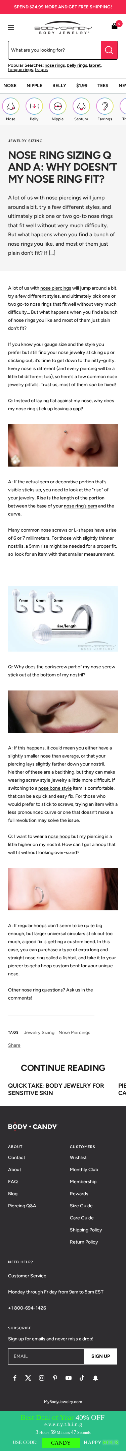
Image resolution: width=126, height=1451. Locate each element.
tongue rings (20, 69)
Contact (16, 1157)
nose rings (55, 65)
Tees (103, 85)
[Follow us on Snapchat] (95, 1378)
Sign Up (100, 1356)
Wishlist (78, 1157)
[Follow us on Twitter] (28, 1378)
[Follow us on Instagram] (41, 1378)
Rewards (79, 1194)
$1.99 (81, 85)
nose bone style (55, 788)
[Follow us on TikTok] (82, 1378)
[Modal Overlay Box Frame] (63, 1431)
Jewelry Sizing (25, 141)
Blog (12, 1194)
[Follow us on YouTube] (68, 1378)
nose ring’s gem (80, 506)
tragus (41, 69)
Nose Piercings (74, 1032)
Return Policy (84, 1242)
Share (14, 1045)
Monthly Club (84, 1169)
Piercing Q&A (22, 1206)
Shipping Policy (86, 1230)
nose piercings (55, 288)
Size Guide (81, 1206)
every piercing (82, 368)
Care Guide (82, 1218)
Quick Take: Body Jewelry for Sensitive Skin (56, 1089)
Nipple (34, 85)
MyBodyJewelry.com (63, 1401)
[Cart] (114, 27)
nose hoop (59, 836)
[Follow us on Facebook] (15, 1378)
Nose (9, 85)
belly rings (77, 65)
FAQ (13, 1182)
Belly (59, 85)
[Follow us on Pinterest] (55, 1378)
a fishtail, (68, 958)
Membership (83, 1182)
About (14, 1169)
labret (95, 65)
